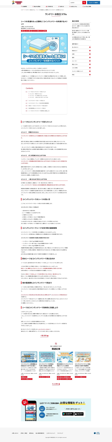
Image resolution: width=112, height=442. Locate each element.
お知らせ (62, 6)
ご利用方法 (50, 6)
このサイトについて (50, 433)
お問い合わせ (15, 433)
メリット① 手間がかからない (36, 93)
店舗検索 (25, 6)
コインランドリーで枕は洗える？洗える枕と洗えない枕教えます (35, 294)
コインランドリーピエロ (43, 329)
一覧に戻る (43, 335)
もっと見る (55, 384)
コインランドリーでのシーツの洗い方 (37, 100)
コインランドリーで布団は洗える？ (59, 294)
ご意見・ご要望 (23, 433)
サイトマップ (60, 433)
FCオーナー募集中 (93, 2)
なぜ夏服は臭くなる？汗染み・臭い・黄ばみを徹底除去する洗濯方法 (81, 38)
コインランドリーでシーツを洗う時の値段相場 (39, 103)
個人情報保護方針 (40, 433)
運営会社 (31, 433)
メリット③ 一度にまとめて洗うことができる (39, 97)
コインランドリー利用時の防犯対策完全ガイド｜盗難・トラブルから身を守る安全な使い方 (81, 25)
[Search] (84, 2)
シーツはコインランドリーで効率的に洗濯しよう (39, 110)
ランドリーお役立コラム (30, 9)
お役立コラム (74, 6)
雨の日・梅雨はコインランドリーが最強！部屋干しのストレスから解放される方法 (81, 32)
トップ (22, 9)
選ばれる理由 (37, 6)
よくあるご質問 (87, 6)
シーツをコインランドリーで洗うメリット (37, 91)
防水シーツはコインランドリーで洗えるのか (38, 105)
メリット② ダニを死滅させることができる (38, 95)
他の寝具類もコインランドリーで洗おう (37, 108)
